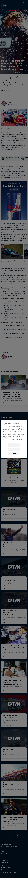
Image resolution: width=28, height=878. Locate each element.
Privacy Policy (6, 439)
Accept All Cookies (14, 449)
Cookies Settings (14, 445)
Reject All (14, 453)
